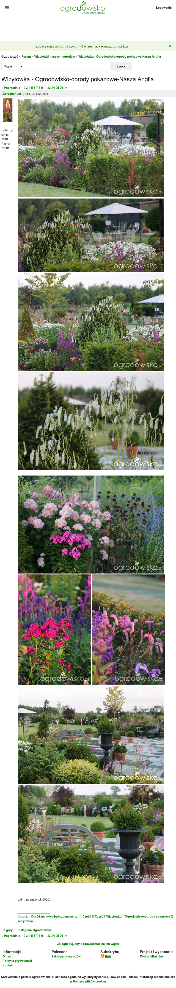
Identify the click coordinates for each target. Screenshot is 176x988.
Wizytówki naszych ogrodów (54, 56)
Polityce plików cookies (90, 981)
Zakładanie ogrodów (66, 956)
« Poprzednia (10, 87)
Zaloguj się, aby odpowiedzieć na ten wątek (88, 943)
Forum (26, 56)
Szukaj (121, 66)
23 (49, 87)
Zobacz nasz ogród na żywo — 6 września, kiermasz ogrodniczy (82, 46)
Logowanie (164, 7)
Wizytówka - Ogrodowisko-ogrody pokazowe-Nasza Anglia (119, 56)
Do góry (7, 930)
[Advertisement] (88, 28)
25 (57, 87)
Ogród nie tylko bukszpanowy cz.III (56, 916)
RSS (107, 956)
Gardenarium (12, 93)
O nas (7, 956)
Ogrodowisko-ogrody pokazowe (147, 916)
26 (61, 87)
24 (53, 87)
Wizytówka (113, 916)
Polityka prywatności (17, 960)
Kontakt (8, 965)
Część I (100, 916)
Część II (88, 916)
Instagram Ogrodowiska (35, 930)
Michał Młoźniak (151, 956)
